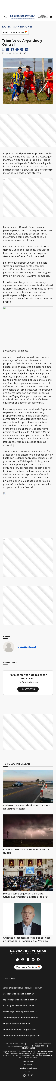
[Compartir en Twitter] (17, 49)
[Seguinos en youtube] (22, 960)
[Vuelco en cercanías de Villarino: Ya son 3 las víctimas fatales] (28, 786)
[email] (21, 49)
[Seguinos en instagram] (33, 960)
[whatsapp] (7, 49)
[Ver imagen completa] (50, 61)
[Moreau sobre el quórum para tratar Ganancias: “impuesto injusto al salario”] (28, 875)
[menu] (5, 17)
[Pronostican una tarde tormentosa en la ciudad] (28, 830)
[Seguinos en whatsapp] (17, 960)
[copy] (26, 49)
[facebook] (12, 49)
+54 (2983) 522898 (28, 1048)
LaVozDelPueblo (26, 647)
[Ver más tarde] (3, 49)
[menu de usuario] (51, 17)
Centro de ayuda (28, 1062)
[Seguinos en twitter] (28, 960)
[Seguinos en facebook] (38, 960)
